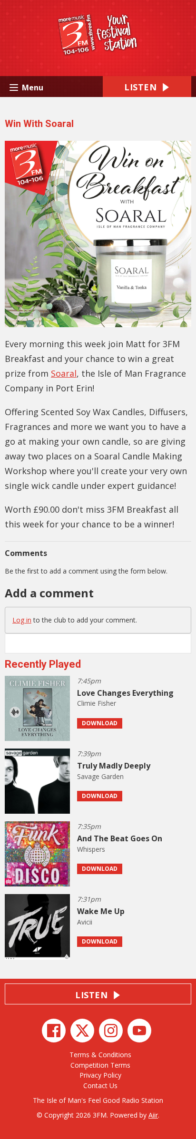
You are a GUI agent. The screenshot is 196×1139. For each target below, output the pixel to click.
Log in (21, 619)
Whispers (91, 849)
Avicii (84, 921)
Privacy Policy (100, 1075)
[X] (82, 1030)
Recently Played (43, 664)
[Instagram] (111, 1030)
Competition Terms (100, 1065)
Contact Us (100, 1085)
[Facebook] (54, 1030)
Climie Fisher (96, 703)
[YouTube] (139, 1030)
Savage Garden (100, 776)
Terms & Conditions (100, 1054)
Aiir (153, 1115)
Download (100, 723)
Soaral (64, 373)
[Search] (183, 643)
